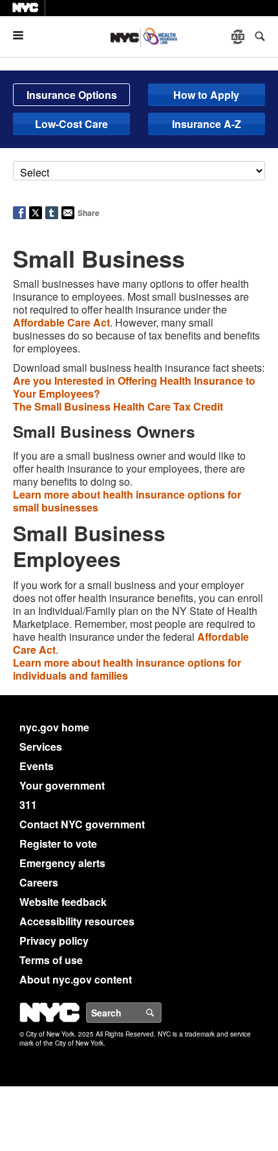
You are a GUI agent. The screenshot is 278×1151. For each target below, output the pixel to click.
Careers (38, 882)
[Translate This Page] (239, 37)
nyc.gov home (54, 727)
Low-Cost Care (71, 123)
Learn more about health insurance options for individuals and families (127, 669)
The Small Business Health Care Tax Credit (118, 406)
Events (36, 765)
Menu (23, 35)
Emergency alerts (62, 862)
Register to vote (58, 843)
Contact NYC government (82, 824)
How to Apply (206, 94)
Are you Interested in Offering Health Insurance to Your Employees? (134, 387)
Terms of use (51, 959)
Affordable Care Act (61, 322)
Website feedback (63, 901)
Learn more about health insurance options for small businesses (127, 501)
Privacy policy (54, 940)
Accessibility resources (76, 921)
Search (161, 1012)
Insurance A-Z (206, 123)
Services (40, 746)
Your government (62, 785)
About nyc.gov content (75, 979)
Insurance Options (72, 94)
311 (28, 804)
